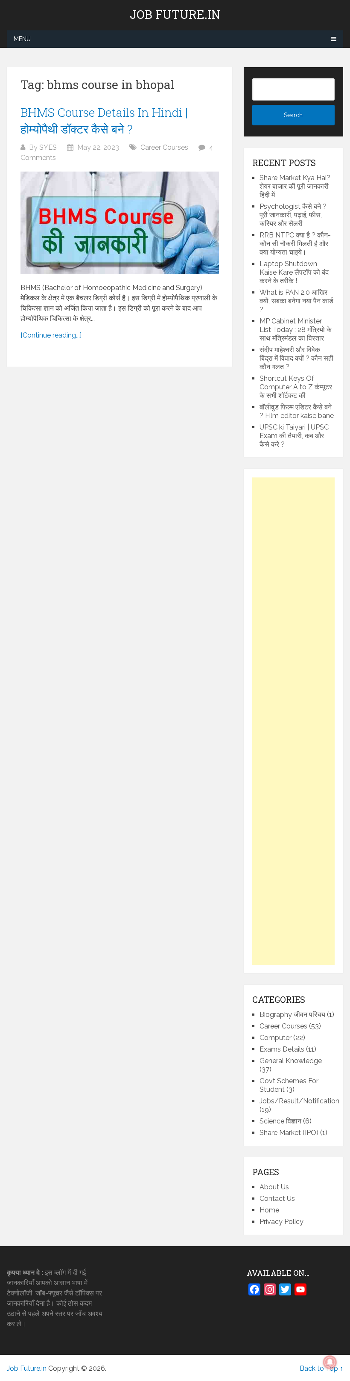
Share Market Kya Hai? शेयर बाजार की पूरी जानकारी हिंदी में (295, 186)
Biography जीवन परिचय (292, 1015)
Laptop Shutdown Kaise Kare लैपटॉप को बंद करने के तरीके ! (294, 272)
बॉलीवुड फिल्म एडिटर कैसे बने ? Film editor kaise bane (297, 411)
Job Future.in (175, 15)
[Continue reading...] (51, 335)
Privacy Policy (281, 1222)
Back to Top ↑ (321, 1368)
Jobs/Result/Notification (299, 1101)
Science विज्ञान (280, 1121)
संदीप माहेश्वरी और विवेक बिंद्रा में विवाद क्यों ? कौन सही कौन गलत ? (296, 358)
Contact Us (277, 1198)
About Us (274, 1187)
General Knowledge (291, 1061)
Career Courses (164, 147)
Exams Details (282, 1049)
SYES (48, 147)
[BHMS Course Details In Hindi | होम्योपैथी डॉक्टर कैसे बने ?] (119, 223)
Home (269, 1210)
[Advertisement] (293, 721)
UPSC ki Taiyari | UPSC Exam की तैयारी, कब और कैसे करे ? (294, 435)
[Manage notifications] (330, 1362)
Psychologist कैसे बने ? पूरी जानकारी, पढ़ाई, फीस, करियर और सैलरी (293, 215)
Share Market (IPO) (289, 1133)
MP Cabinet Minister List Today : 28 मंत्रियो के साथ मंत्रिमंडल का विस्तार (296, 329)
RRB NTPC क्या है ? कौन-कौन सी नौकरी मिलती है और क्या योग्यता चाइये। (295, 243)
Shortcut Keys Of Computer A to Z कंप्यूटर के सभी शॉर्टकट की (296, 387)
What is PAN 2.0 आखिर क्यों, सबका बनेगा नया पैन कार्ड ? (296, 301)
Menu (22, 39)
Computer (276, 1038)
